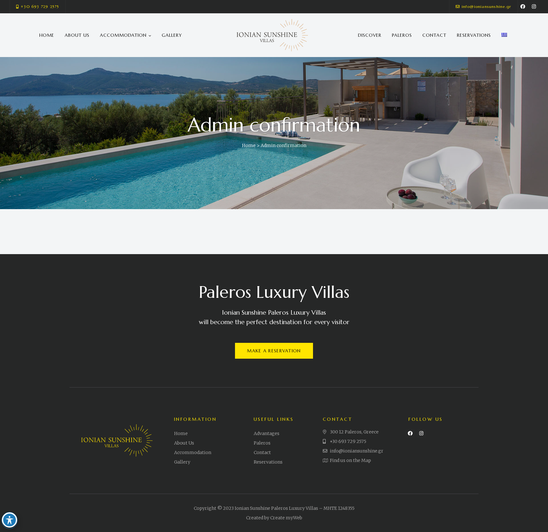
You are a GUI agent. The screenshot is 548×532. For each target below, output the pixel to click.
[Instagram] (533, 6)
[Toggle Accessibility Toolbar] (9, 520)
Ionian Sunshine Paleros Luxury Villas (276, 508)
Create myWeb (286, 518)
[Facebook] (522, 6)
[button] (38, 6)
